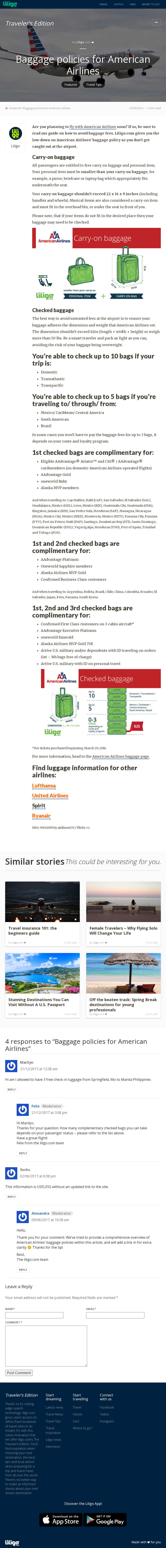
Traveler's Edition (29, 22)
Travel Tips (94, 85)
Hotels (118, 4)
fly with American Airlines (93, 127)
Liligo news (53, 1440)
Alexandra (51, 1213)
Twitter (104, 1414)
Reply (12, 1089)
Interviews (53, 1446)
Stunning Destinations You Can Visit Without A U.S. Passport (38, 1002)
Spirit (38, 805)
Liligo (80, 42)
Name (10, 1309)
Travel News (54, 1414)
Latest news (54, 1407)
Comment (13, 1322)
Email (91, 1309)
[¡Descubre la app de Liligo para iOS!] (61, 1520)
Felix (46, 1106)
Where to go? (151, 4)
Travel (103, 4)
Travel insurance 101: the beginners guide (32, 931)
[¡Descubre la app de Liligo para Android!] (105, 1520)
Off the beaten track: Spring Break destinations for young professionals (123, 1005)
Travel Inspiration (53, 1430)
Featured (71, 85)
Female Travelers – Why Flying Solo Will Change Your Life (123, 931)
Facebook (107, 1407)
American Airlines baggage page (120, 756)
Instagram (107, 1421)
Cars (133, 4)
